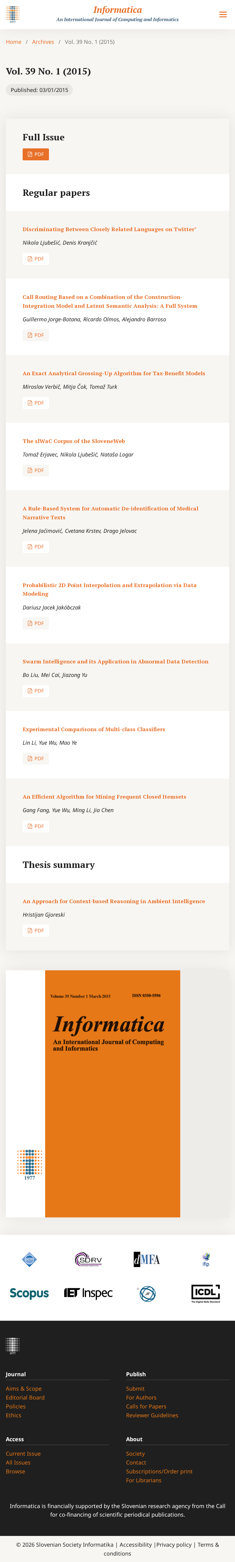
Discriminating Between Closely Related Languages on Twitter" (109, 229)
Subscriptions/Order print (159, 1471)
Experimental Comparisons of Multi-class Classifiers (94, 729)
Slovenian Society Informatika (75, 1544)
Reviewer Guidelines (152, 1415)
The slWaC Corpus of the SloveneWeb (74, 441)
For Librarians (144, 1480)
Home (13, 41)
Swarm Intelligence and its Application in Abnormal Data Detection (115, 661)
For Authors (141, 1397)
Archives (43, 41)
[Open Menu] (223, 15)
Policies (16, 1406)
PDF (38, 154)
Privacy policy (174, 1544)
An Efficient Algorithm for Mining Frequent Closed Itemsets (104, 796)
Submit (135, 1388)
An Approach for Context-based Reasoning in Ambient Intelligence (114, 901)
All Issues (18, 1462)
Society (135, 1453)
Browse (15, 1471)
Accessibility (136, 1544)
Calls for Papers (146, 1406)
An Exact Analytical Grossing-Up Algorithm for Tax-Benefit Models (114, 373)
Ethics (13, 1415)
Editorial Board (25, 1397)
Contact (136, 1462)
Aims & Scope (24, 1388)
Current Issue (23, 1453)
